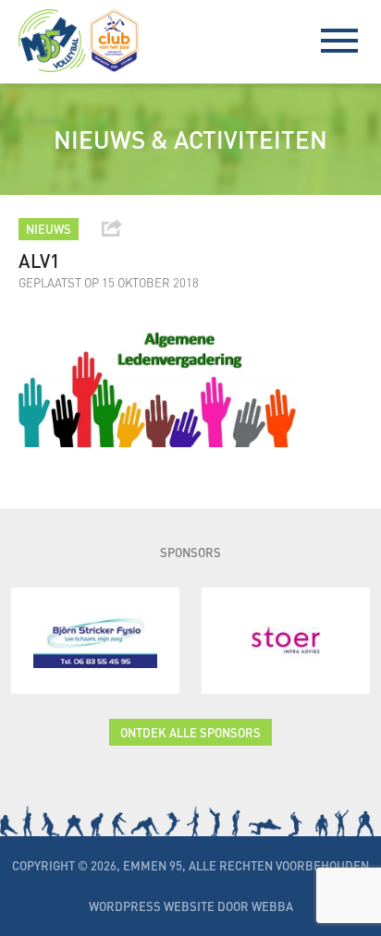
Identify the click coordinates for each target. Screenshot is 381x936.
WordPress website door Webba (191, 906)
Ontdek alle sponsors (190, 732)
